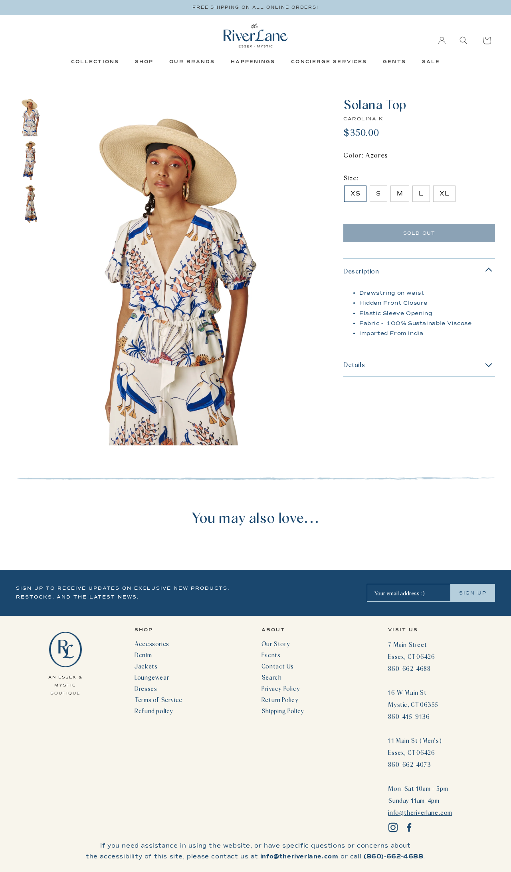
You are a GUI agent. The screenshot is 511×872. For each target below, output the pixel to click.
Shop (144, 61)
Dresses (146, 688)
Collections (95, 61)
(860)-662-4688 (393, 856)
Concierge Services (329, 61)
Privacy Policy (280, 688)
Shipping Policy (282, 711)
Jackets (146, 666)
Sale (431, 61)
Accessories (152, 644)
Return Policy (280, 700)
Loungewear (152, 677)
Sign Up (473, 593)
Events (271, 655)
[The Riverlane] (255, 35)
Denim (143, 655)
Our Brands (192, 61)
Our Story (275, 644)
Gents (394, 61)
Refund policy (154, 711)
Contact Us (277, 666)
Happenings (253, 61)
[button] (463, 40)
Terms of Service (158, 700)
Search (271, 677)
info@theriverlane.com (420, 812)
